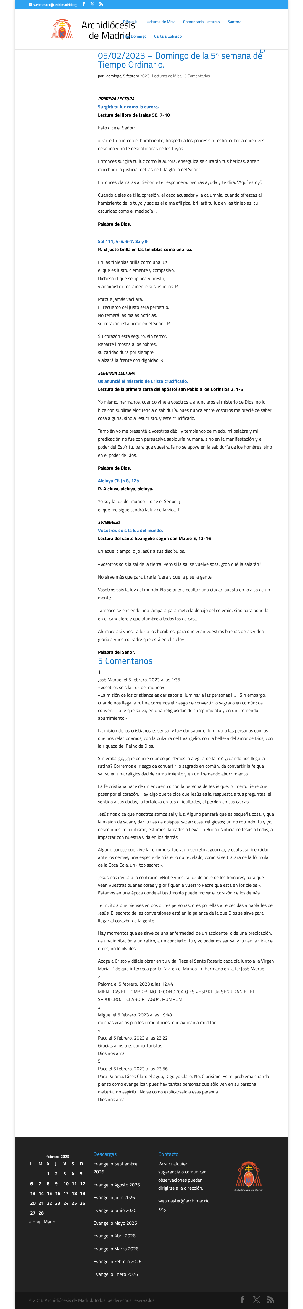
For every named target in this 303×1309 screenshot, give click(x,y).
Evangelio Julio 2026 (114, 1197)
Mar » (50, 1221)
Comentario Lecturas (201, 22)
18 (74, 1193)
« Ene (34, 1221)
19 (82, 1193)
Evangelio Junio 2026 (115, 1210)
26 (82, 1203)
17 (66, 1193)
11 (74, 1183)
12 (82, 1183)
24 (66, 1203)
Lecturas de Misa (160, 22)
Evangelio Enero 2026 (116, 1274)
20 (33, 1203)
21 (41, 1203)
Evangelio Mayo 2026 (115, 1222)
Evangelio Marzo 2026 (116, 1248)
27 (33, 1212)
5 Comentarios (197, 76)
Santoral (235, 22)
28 (41, 1212)
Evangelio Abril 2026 (115, 1235)
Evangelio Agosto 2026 (117, 1184)
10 (66, 1183)
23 (57, 1203)
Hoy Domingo (134, 36)
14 (41, 1193)
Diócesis (130, 22)
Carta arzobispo (168, 36)
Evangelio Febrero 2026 (117, 1261)
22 (49, 1203)
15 (49, 1193)
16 (57, 1193)
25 (74, 1203)
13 (33, 1193)
